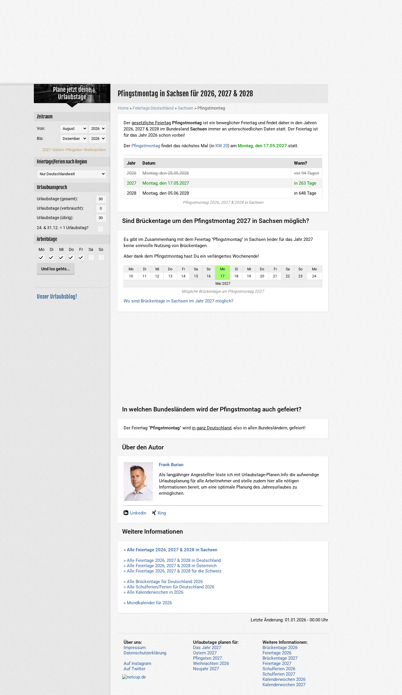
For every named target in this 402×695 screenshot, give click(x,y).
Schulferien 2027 (279, 674)
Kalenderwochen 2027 (284, 684)
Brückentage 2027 (280, 658)
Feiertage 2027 (277, 663)
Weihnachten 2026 (211, 663)
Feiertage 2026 (277, 653)
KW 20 (221, 145)
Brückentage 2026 (280, 647)
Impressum (135, 647)
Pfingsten (74, 150)
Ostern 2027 (205, 653)
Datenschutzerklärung (145, 653)
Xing (161, 513)
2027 (46, 150)
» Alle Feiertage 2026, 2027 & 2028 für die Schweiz (172, 571)
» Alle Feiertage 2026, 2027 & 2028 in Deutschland (172, 560)
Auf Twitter (134, 668)
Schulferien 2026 (279, 668)
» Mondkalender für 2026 (148, 602)
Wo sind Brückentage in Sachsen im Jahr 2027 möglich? (178, 301)
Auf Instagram (137, 663)
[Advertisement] (201, 41)
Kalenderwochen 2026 (284, 679)
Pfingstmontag (146, 145)
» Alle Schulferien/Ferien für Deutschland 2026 (169, 587)
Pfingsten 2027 (207, 658)
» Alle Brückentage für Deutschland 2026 (163, 581)
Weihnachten (95, 150)
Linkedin (138, 513)
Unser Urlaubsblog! (57, 296)
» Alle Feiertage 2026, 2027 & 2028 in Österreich (170, 565)
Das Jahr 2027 (207, 647)
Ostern (58, 150)
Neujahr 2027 (206, 668)
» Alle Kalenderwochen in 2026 (153, 592)
